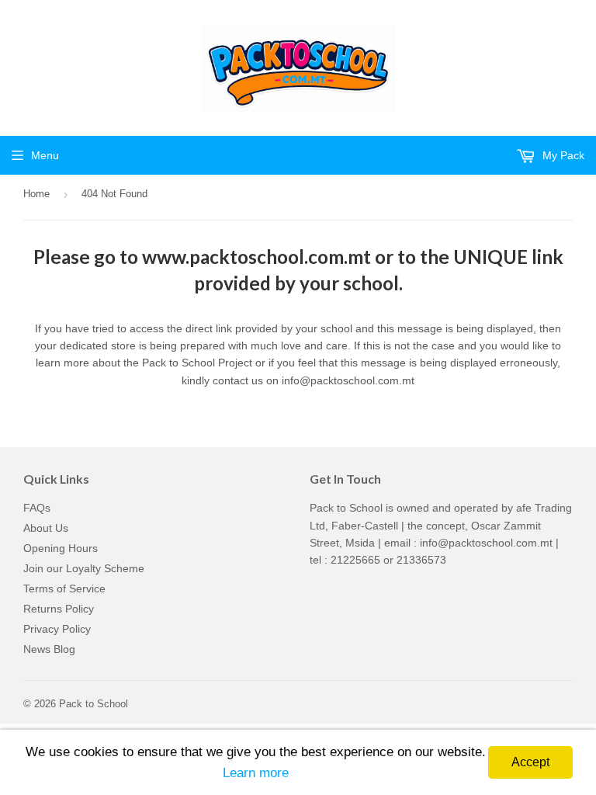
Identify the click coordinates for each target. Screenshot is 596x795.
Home (36, 194)
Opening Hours (60, 548)
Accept (530, 762)
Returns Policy (58, 608)
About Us (45, 528)
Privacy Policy (57, 629)
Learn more (256, 772)
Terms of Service (64, 588)
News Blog (49, 649)
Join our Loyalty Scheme (83, 568)
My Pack (561, 155)
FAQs (36, 508)
